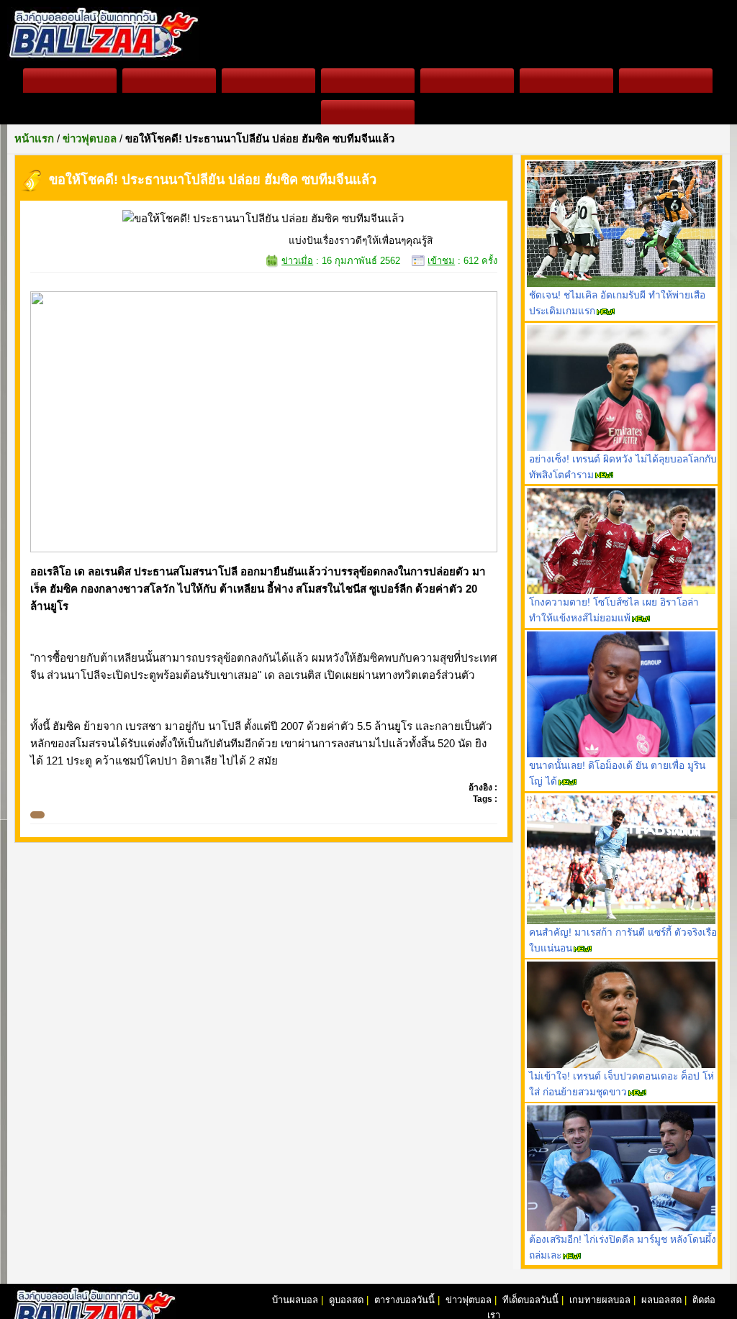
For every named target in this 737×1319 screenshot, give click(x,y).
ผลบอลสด (466, 80)
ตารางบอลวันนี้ (404, 1300)
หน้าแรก (69, 80)
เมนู (368, 112)
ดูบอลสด (169, 80)
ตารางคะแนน (367, 80)
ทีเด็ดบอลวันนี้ (566, 80)
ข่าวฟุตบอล (469, 1300)
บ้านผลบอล (295, 1300)
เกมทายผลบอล (665, 80)
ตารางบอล (268, 80)
